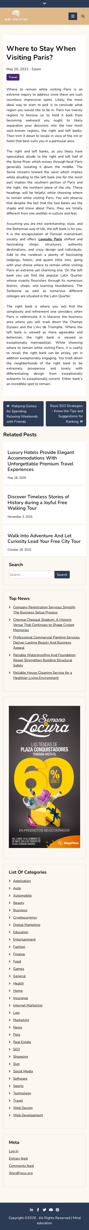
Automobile (22, 895)
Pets (16, 1034)
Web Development (28, 1115)
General (19, 976)
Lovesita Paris (50, 239)
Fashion (19, 946)
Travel (13, 77)
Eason (36, 69)
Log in (13, 1151)
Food (17, 961)
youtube (51, 1210)
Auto (17, 888)
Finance (19, 954)
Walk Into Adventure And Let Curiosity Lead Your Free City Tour (44, 539)
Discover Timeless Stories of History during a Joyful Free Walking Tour (38, 502)
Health (18, 983)
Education (20, 932)
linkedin (31, 1210)
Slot (16, 1064)
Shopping (20, 1056)
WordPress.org (21, 1173)
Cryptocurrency (25, 917)
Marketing (21, 1020)
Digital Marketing (26, 924)
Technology (22, 1093)
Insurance (20, 998)
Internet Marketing (27, 1005)
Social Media (23, 1071)
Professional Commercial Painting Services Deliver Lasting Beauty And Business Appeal (46, 642)
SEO (16, 1049)
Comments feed (21, 1165)
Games (18, 968)
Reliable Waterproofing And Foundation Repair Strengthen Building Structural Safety (44, 660)
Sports (18, 1086)
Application (22, 881)
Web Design (23, 1108)
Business (20, 910)
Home (18, 990)
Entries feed (18, 1158)
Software (20, 1078)
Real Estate (22, 1042)
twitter (44, 1210)
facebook (38, 1210)
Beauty (18, 903)
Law (16, 1012)
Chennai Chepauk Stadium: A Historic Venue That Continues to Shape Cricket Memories (43, 624)
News (17, 1027)
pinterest (57, 1210)
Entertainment (24, 939)
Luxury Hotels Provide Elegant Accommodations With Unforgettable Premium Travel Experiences (41, 461)
